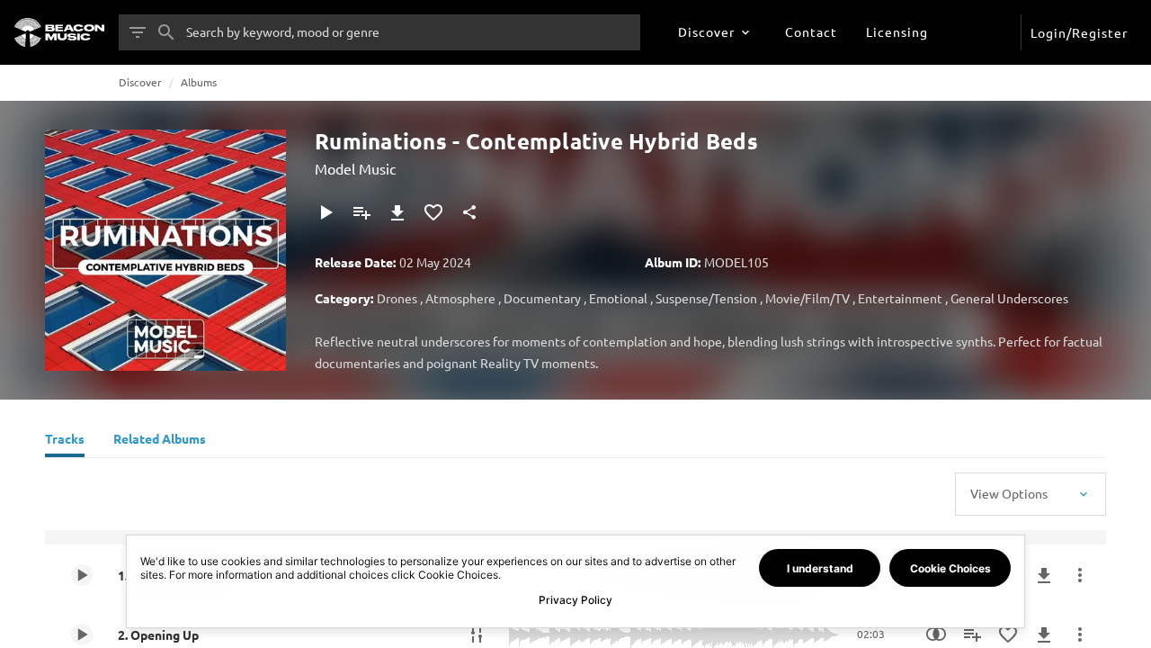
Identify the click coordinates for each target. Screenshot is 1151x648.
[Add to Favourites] (433, 212)
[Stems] (476, 634)
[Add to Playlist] (361, 212)
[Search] (166, 32)
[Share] (469, 212)
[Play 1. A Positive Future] (81, 575)
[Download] (397, 212)
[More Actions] (1080, 575)
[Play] (325, 212)
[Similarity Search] (936, 634)
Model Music (355, 168)
